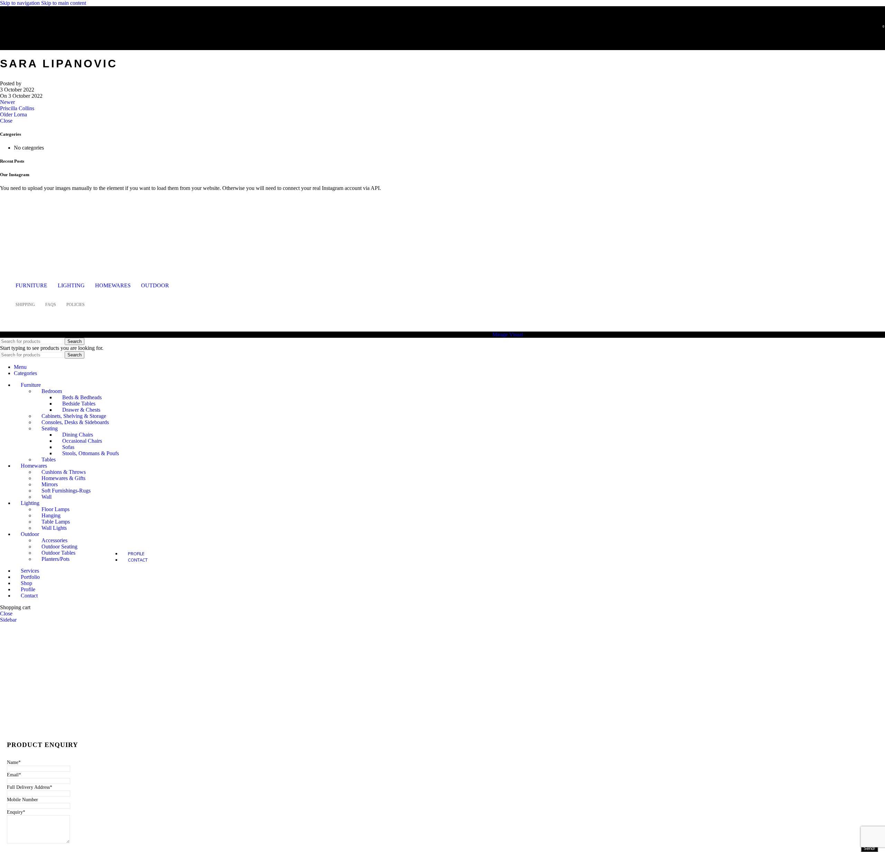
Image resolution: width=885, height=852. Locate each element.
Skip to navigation (20, 3)
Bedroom (51, 391)
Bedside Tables (78, 403)
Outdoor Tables (58, 553)
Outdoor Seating (59, 546)
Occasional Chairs (82, 441)
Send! (869, 848)
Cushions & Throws (63, 472)
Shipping (25, 304)
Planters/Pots (55, 559)
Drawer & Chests (81, 410)
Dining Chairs (77, 435)
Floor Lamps (55, 509)
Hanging (50, 515)
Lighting (71, 285)
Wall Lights (54, 528)
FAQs (50, 304)
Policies (75, 304)
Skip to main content (63, 3)
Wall (46, 497)
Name (14, 762)
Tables (48, 459)
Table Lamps (55, 522)
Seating (49, 428)
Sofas (68, 447)
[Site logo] (50, 39)
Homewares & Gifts (63, 478)
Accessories (54, 540)
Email (14, 774)
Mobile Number (22, 799)
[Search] (870, 29)
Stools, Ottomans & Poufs (90, 453)
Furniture (31, 285)
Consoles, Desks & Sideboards (75, 422)
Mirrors (49, 484)
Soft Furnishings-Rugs (66, 491)
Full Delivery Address (29, 787)
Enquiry (16, 812)
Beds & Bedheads (82, 397)
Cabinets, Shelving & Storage (73, 416)
